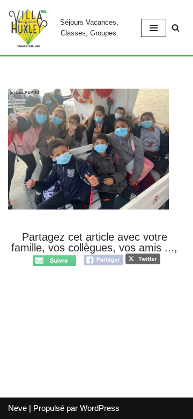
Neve (17, 408)
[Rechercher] (176, 28)
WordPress (100, 408)
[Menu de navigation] (153, 28)
